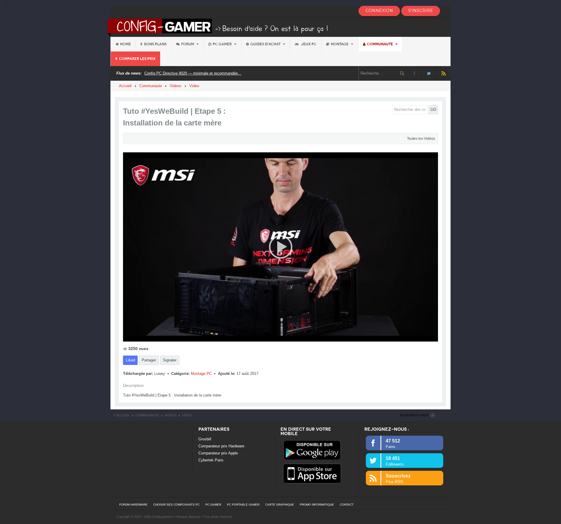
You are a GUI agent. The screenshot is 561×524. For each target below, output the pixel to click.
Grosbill (204, 439)
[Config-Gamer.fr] (218, 27)
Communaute (380, 44)
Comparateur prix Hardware (221, 446)
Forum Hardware (133, 504)
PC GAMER (213, 504)
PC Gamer (223, 44)
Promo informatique (317, 504)
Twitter (429, 73)
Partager (149, 360)
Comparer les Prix (137, 59)
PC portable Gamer (243, 504)
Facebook (414, 73)
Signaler (169, 360)
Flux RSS (443, 73)
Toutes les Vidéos (421, 139)
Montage (340, 44)
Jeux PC (308, 44)
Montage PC (202, 373)
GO (433, 109)
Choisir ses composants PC (176, 504)
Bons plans (155, 44)
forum (188, 44)
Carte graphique (279, 504)
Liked (130, 360)
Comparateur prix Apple (218, 453)
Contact (347, 504)
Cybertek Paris (211, 460)
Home (125, 44)
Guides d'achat (265, 44)
